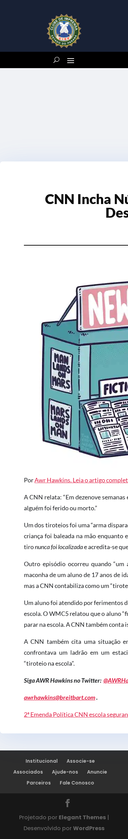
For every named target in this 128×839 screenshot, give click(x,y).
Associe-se (81, 761)
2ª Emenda (38, 714)
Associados (28, 771)
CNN (81, 714)
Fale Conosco (77, 782)
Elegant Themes (82, 817)
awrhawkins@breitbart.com (59, 697)
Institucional (42, 761)
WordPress (88, 828)
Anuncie (97, 771)
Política (63, 714)
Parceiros (39, 782)
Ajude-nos (65, 771)
